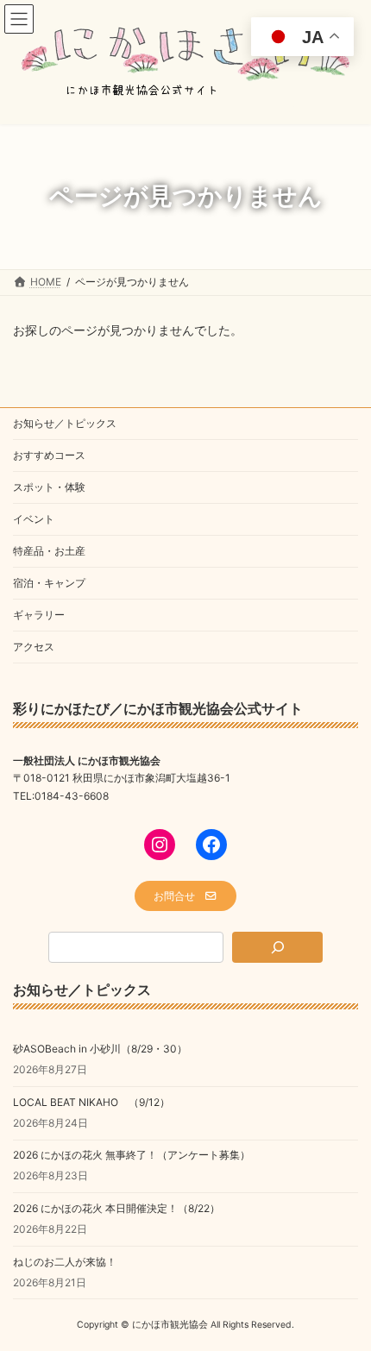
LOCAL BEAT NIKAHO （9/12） (91, 1102)
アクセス (33, 646)
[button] (185, 896)
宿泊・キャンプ (49, 582)
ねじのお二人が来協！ (64, 1260)
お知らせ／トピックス (64, 423)
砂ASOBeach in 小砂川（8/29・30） (100, 1048)
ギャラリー (39, 614)
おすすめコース (49, 455)
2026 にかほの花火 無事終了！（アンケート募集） (131, 1154)
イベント (33, 518)
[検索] (277, 947)
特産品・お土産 (49, 550)
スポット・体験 (49, 487)
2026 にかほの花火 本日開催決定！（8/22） (116, 1208)
